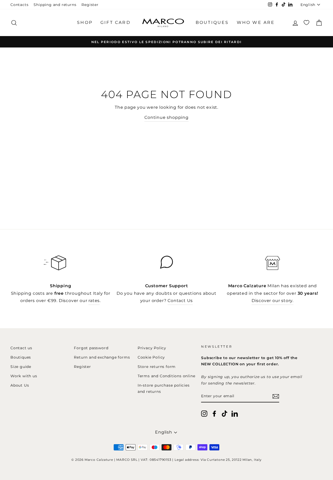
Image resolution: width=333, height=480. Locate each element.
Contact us (21, 348)
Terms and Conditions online (166, 376)
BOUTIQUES (212, 22)
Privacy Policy (152, 348)
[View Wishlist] (306, 22)
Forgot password (91, 348)
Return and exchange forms (102, 357)
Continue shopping (166, 117)
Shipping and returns (55, 5)
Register (89, 5)
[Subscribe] (275, 396)
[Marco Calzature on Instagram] (204, 413)
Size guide (20, 367)
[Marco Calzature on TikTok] (224, 413)
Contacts (19, 5)
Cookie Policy (151, 357)
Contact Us (180, 300)
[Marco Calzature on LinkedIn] (235, 413)
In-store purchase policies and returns (164, 388)
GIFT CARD (115, 22)
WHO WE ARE (256, 22)
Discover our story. (272, 300)
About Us (19, 385)
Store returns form (157, 367)
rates (94, 300)
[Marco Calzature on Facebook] (214, 413)
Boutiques (20, 357)
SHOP (85, 22)
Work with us (23, 376)
